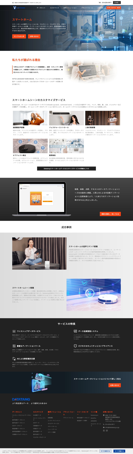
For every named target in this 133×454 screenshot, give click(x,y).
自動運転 (50, 418)
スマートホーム (52, 426)
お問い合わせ (34, 36)
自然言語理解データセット (19, 431)
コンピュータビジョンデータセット (21, 416)
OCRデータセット (17, 426)
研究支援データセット (83, 418)
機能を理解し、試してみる (110, 214)
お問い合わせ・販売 (113, 8)
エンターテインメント (54, 421)
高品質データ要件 (82, 421)
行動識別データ (37, 426)
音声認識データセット (18, 420)
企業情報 (100, 8)
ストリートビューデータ (39, 419)
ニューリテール (52, 429)
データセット (41, 8)
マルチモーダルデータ (39, 437)
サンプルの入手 (19, 36)
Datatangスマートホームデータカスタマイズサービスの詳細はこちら (66, 169)
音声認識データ (37, 431)
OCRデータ (36, 423)
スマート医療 (51, 432)
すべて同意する (119, 451)
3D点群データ (37, 415)
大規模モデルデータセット (19, 434)
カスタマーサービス (53, 423)
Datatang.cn (94, 415)
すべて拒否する (105, 451)
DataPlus (93, 418)
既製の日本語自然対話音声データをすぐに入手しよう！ (28, 2)
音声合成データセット (18, 423)
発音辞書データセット (18, 428)
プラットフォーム (87, 8)
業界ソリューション (70, 8)
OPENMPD (94, 421)
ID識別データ (37, 428)
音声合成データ (37, 434)
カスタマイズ (54, 8)
